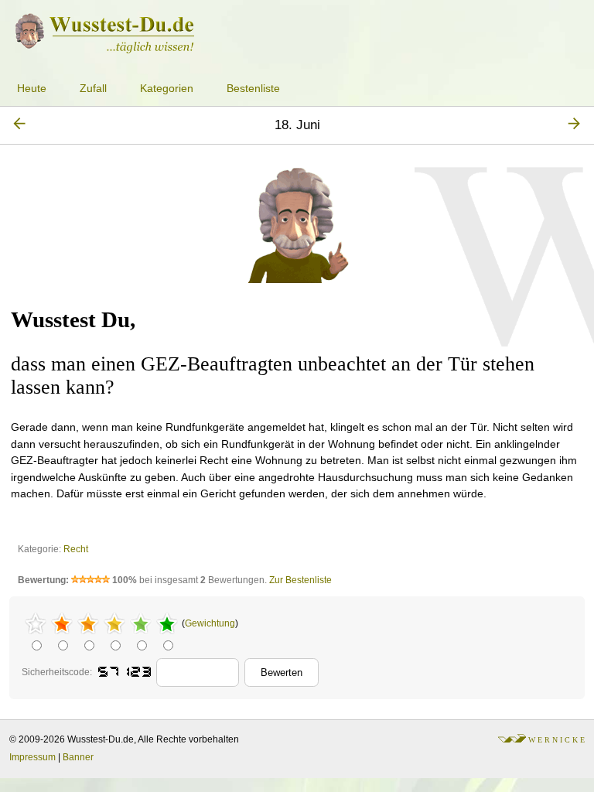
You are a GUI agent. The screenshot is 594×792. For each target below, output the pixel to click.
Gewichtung (210, 623)
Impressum (32, 757)
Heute (31, 88)
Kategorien (166, 88)
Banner (78, 757)
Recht (75, 549)
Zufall (93, 88)
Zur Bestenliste (300, 580)
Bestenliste (253, 88)
